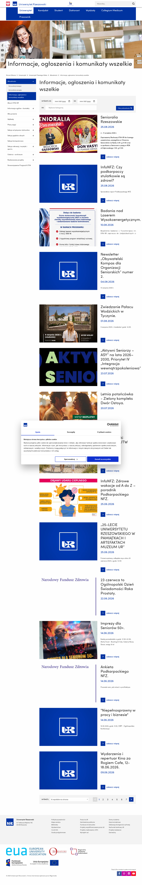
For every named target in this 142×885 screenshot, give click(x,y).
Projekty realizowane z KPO (89, 830)
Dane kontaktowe (115, 822)
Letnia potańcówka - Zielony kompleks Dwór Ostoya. (117, 398)
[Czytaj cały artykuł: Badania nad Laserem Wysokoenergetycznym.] (68, 227)
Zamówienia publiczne (87, 822)
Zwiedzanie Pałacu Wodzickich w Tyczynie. (117, 311)
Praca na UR (84, 820)
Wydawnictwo (56, 827)
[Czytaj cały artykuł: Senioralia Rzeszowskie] (68, 133)
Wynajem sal (84, 832)
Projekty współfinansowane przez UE (92, 827)
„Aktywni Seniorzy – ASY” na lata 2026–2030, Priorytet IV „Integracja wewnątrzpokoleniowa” (121, 359)
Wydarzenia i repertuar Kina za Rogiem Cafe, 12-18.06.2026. (116, 760)
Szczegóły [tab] (71, 432)
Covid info (54, 830)
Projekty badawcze (115, 830)
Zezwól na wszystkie (103, 459)
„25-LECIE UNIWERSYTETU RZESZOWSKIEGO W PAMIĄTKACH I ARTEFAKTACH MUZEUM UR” (118, 535)
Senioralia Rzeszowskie (111, 119)
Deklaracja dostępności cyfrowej (119, 825)
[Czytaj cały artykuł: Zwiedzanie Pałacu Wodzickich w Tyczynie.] (68, 323)
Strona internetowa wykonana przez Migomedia (42, 876)
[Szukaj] (133, 3)
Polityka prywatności (58, 820)
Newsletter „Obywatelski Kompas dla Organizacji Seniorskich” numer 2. (117, 265)
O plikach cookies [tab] (104, 432)
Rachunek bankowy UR (116, 827)
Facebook (119, 873)
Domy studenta (114, 820)
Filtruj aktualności (124, 108)
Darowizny (112, 832)
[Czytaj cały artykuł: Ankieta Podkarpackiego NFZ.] (68, 683)
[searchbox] (58, 108)
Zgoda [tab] (37, 432)
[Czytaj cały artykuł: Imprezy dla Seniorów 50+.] (68, 640)
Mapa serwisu (55, 822)
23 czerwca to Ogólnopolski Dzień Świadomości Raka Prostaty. (117, 586)
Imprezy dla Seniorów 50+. (113, 625)
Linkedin (128, 873)
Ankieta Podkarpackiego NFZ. (115, 671)
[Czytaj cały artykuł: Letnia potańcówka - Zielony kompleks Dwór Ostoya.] (68, 410)
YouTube (133, 873)
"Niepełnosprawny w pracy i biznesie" (118, 712)
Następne (131, 799)
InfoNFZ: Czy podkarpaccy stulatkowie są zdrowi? (113, 173)
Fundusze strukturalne (87, 825)
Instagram (124, 873)
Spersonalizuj (69, 459)
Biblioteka (54, 825)
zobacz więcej (110, 157)
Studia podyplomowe (58, 832)
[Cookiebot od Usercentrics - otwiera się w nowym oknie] (108, 424)
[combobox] (71, 108)
